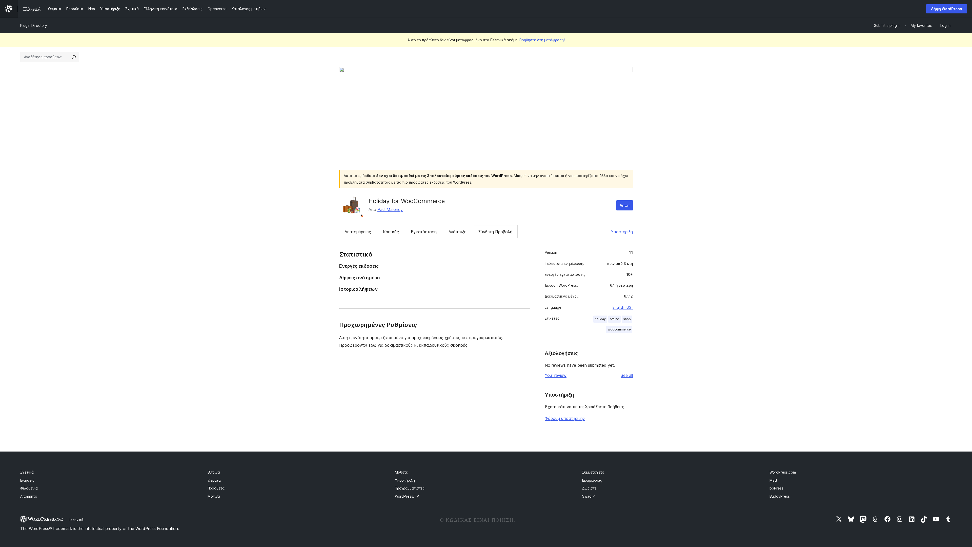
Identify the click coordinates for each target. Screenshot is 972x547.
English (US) (623, 307)
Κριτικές (391, 231)
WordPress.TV (407, 496)
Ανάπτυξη (458, 231)
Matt (773, 480)
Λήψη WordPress (946, 9)
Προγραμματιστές (410, 488)
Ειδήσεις (27, 480)
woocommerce (619, 329)
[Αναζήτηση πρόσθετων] (74, 57)
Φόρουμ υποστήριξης (565, 418)
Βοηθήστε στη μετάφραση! (542, 40)
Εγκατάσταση (424, 231)
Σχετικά (27, 472)
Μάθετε (401, 472)
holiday (600, 319)
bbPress (776, 488)
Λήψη (625, 205)
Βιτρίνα (214, 472)
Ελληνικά (76, 520)
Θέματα (214, 480)
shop (627, 319)
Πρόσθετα (216, 488)
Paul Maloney (390, 209)
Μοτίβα (214, 496)
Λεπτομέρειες (358, 231)
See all (627, 375)
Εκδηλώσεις (592, 480)
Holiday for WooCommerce (407, 201)
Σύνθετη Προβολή (495, 231)
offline (614, 319)
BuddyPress (780, 496)
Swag (589, 496)
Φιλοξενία (29, 488)
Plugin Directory (33, 25)
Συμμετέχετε (593, 472)
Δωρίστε (589, 488)
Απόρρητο (28, 496)
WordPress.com (783, 472)
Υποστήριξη (622, 231)
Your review (555, 375)
